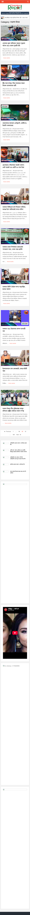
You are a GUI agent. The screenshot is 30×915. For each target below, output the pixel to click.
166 (14, 434)
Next (17, 434)
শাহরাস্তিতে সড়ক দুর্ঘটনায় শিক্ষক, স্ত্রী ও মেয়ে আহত (16, 17)
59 (19, 431)
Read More (6, 58)
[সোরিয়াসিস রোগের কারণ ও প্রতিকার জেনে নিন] (6, 445)
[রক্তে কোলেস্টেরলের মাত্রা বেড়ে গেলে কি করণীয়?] (6, 473)
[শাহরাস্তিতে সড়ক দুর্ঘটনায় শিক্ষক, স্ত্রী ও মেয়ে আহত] (2, 17)
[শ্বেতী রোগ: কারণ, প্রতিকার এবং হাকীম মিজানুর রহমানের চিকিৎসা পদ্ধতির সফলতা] (6, 452)
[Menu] (2, 1)
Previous (8, 431)
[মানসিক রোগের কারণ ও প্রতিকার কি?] (6, 466)
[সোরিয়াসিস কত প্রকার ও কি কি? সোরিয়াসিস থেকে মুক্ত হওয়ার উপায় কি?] (6, 459)
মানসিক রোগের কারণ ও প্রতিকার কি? (17, 464)
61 (25, 431)
